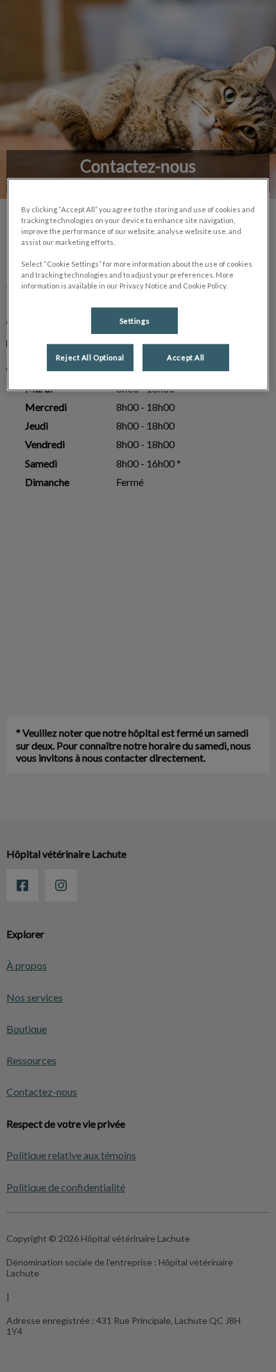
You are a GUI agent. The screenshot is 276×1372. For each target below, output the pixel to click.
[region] (138, 284)
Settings (134, 320)
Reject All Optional (90, 357)
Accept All (186, 357)
